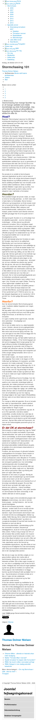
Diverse (10, 622)
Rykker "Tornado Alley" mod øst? (16, 658)
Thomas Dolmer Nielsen (10, 71)
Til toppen (5, 674)
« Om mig (21, 669)
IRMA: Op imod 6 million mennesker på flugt (19, 662)
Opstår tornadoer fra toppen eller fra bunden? (20, 660)
